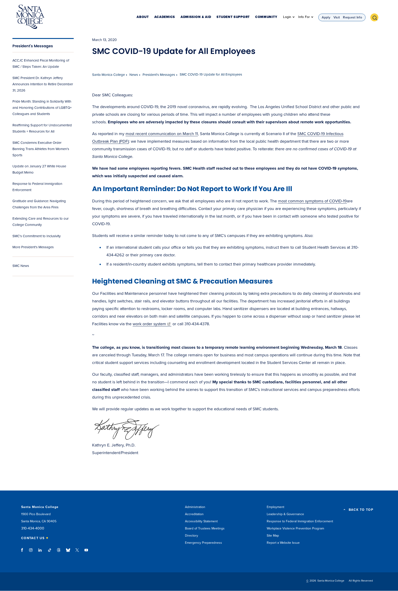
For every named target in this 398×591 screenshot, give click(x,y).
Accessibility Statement (201, 521)
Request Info (352, 17)
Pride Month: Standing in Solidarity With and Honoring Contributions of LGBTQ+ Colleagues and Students (42, 107)
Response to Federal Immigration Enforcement (300, 521)
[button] (376, 17)
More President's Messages (33, 247)
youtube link (86, 552)
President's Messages (32, 46)
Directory (191, 536)
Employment (275, 507)
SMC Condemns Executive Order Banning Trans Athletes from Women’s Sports (40, 149)
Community (266, 17)
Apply (326, 17)
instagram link (31, 552)
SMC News (20, 266)
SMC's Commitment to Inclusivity (36, 236)
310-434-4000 (32, 528)
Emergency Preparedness (203, 543)
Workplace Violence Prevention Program (295, 528)
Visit (337, 17)
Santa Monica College (108, 75)
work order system (152, 323)
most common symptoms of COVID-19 (312, 201)
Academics (164, 17)
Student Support (233, 17)
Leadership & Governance (285, 514)
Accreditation (194, 514)
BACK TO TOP (361, 510)
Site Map (273, 536)
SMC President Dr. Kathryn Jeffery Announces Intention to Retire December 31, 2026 (42, 84)
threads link (59, 552)
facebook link (23, 552)
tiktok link (49, 552)
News (133, 75)
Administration (195, 507)
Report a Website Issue (283, 543)
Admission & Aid (196, 17)
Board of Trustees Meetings (205, 528)
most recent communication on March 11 (162, 133)
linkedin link (40, 552)
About (143, 17)
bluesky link (68, 552)
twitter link (77, 552)
